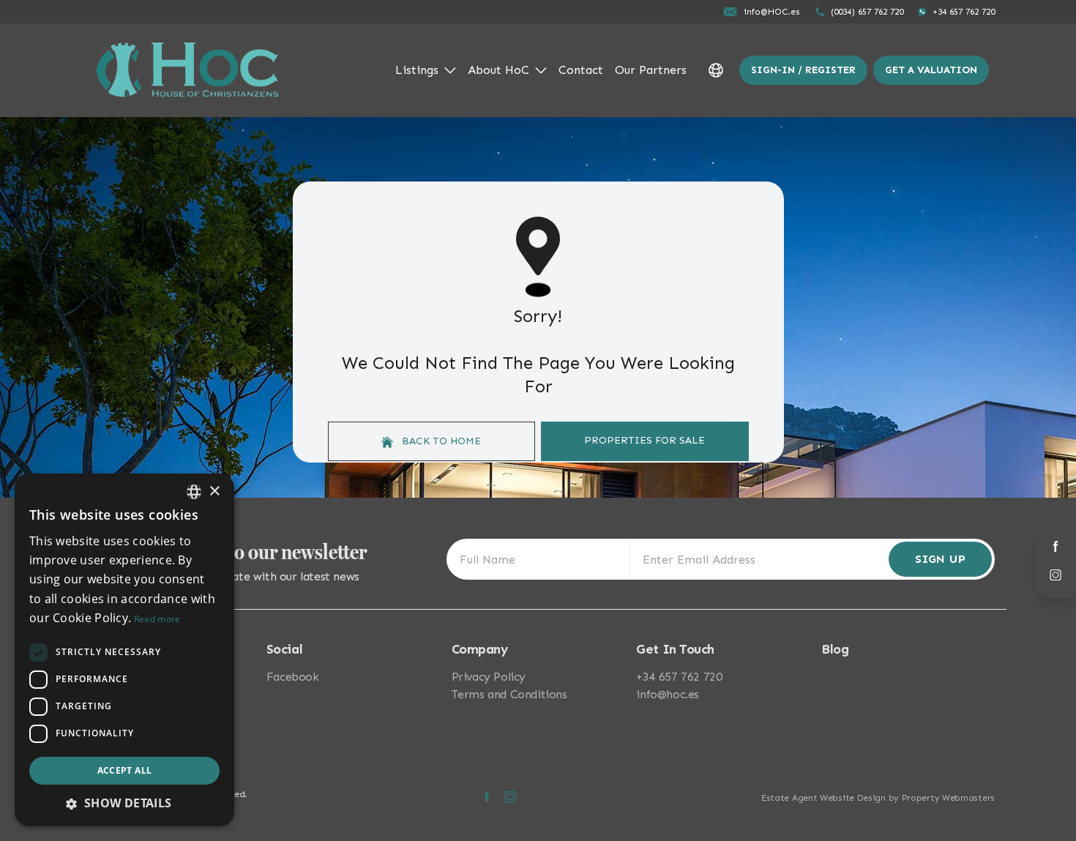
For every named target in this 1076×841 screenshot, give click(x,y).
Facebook (292, 677)
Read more (157, 619)
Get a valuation (931, 70)
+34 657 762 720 (679, 677)
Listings (416, 70)
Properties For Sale (644, 440)
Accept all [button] (124, 770)
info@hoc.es (667, 694)
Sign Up (940, 559)
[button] (124, 803)
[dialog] (124, 650)
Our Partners (651, 70)
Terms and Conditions (509, 694)
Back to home (440, 441)
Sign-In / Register (803, 70)
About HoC (498, 70)
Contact (580, 70)
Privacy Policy (489, 677)
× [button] (214, 491)
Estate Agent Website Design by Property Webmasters (878, 798)
